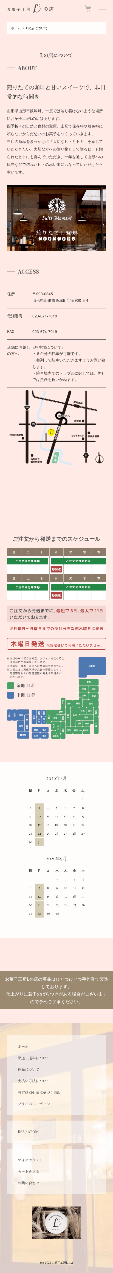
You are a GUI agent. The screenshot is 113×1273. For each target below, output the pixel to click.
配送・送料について (34, 1057)
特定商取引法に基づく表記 (39, 1092)
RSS (21, 1131)
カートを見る (28, 1171)
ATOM (33, 1131)
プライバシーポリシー (35, 1103)
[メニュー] (102, 8)
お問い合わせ (28, 1182)
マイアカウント (30, 1159)
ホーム (16, 27)
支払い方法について (34, 1080)
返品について (28, 1069)
